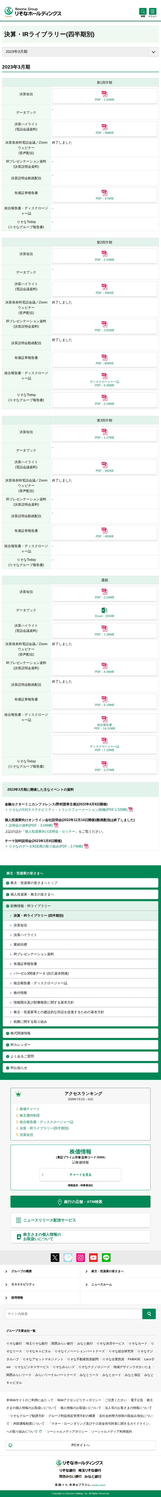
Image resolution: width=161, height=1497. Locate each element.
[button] (143, 16)
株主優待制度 (30, 1115)
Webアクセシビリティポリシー (79, 1400)
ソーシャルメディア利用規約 (111, 1431)
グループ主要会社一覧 (21, 1330)
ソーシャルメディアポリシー (67, 1431)
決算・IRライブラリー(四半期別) (44, 1128)
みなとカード (111, 1375)
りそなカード (138, 1343)
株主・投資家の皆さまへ (107, 1271)
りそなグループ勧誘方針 (27, 1416)
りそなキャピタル (38, 1351)
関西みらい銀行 (62, 1343)
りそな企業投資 (113, 1359)
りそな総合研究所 (121, 1351)
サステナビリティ (23, 1284)
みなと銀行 (85, 1343)
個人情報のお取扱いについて (80, 1408)
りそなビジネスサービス (31, 1367)
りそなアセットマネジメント (43, 1359)
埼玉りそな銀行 (37, 1343)
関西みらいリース (18, 1375)
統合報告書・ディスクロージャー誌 (46, 1122)
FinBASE (134, 1359)
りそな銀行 (14, 1343)
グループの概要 (21, 1271)
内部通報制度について (29, 1423)
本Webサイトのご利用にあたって (29, 1400)
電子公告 (137, 1400)
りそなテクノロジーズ (94, 1367)
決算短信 (26, 1134)
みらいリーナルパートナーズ (55, 1375)
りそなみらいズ (64, 1367)
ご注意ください (116, 1400)
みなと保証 (132, 1375)
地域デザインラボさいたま (132, 1367)
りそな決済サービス (110, 1343)
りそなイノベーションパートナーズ (80, 1351)
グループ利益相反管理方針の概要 (71, 1416)
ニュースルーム (101, 1284)
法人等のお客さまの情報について (128, 1408)
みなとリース (89, 1375)
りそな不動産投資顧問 (83, 1359)
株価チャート (30, 1109)
